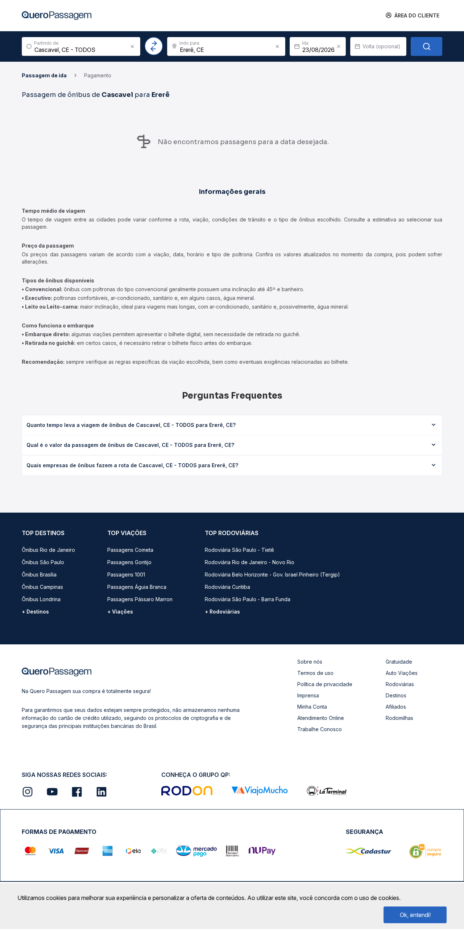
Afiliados (396, 707)
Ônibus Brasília (39, 574)
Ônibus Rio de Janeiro (48, 550)
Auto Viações (402, 673)
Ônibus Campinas (42, 587)
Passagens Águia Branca (136, 587)
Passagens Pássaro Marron (140, 599)
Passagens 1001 (126, 574)
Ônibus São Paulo (43, 562)
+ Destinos (35, 611)
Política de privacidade (324, 684)
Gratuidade (399, 662)
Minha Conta (312, 707)
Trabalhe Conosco (319, 729)
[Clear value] (338, 46)
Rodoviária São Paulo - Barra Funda (247, 599)
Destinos (396, 695)
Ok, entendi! (415, 914)
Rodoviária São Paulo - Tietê (239, 550)
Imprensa (308, 695)
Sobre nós (309, 662)
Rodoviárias (400, 684)
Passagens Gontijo (129, 562)
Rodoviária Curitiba (227, 587)
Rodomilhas (399, 718)
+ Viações (120, 611)
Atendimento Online (320, 718)
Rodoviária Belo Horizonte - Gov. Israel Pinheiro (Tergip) (272, 574)
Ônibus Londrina (41, 599)
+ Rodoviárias (222, 611)
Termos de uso (315, 673)
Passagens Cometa (130, 550)
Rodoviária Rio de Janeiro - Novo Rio (249, 562)
